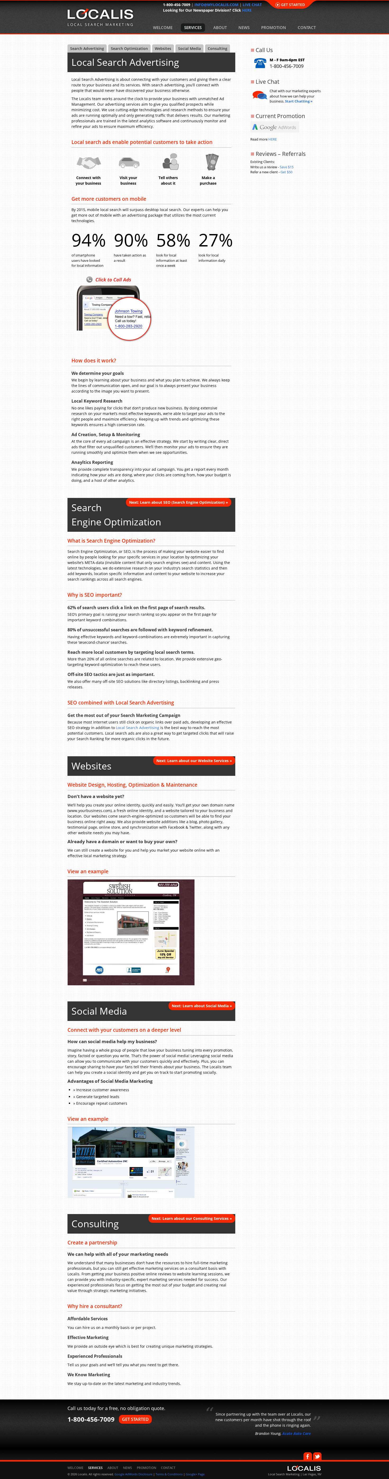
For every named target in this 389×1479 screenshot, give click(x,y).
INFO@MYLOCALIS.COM (216, 4)
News (244, 27)
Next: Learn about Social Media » (202, 1005)
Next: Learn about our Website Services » (194, 760)
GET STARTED (135, 1419)
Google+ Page (195, 1474)
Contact (307, 27)
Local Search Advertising (137, 727)
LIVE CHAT (252, 4)
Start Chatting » (299, 101)
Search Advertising (87, 48)
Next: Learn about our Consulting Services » (192, 1218)
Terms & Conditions (169, 1474)
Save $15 (286, 167)
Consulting (217, 48)
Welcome (163, 27)
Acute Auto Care (296, 1433)
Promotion (273, 27)
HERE (247, 10)
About (220, 27)
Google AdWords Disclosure (133, 1474)
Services (193, 27)
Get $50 (286, 172)
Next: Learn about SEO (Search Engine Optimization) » (178, 502)
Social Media (189, 48)
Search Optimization (129, 48)
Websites (163, 48)
